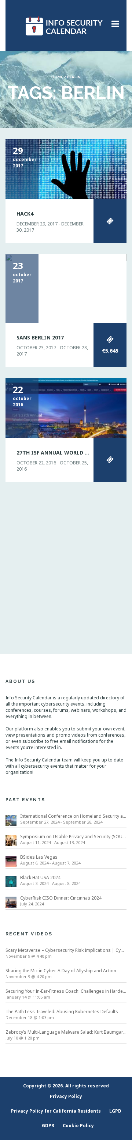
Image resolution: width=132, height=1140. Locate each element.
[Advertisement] (66, 558)
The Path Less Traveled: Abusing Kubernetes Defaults (62, 1011)
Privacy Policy (66, 1096)
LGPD (115, 1111)
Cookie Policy (78, 1125)
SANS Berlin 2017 (40, 337)
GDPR (48, 1125)
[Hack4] (66, 169)
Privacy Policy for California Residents (56, 1111)
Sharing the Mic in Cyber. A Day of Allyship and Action (61, 971)
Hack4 (24, 213)
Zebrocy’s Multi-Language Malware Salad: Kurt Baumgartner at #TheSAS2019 (66, 1032)
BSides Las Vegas (39, 857)
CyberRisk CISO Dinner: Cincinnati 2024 (61, 898)
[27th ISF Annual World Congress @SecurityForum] (66, 407)
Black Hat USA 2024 (40, 877)
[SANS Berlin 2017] (66, 288)
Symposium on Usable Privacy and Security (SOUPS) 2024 (73, 836)
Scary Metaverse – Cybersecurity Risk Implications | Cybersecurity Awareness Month (66, 950)
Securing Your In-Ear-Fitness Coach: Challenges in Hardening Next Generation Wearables (66, 991)
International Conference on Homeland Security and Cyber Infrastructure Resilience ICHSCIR (73, 816)
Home (57, 77)
